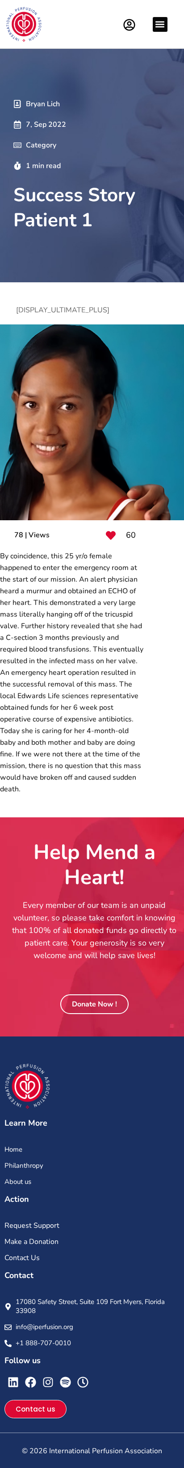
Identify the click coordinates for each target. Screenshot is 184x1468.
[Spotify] (65, 1382)
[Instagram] (48, 1382)
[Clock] (83, 1382)
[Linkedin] (13, 1382)
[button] (160, 24)
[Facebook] (30, 1382)
